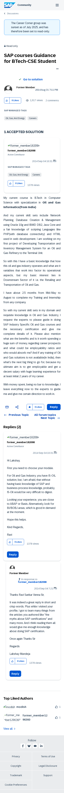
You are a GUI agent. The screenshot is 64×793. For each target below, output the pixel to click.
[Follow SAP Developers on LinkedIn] (41, 746)
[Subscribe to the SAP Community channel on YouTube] (35, 746)
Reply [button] (54, 407)
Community (24, 5)
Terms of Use (48, 756)
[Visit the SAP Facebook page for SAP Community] (23, 746)
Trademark (16, 775)
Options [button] (57, 69)
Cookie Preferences (16, 784)
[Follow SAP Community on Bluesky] (29, 746)
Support (48, 775)
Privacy (16, 756)
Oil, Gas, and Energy (15, 118)
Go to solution (33, 79)
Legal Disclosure (48, 766)
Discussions (12, 13)
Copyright (16, 766)
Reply (13, 554)
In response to (32, 580)
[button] (7, 101)
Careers (32, 118)
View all (8, 728)
